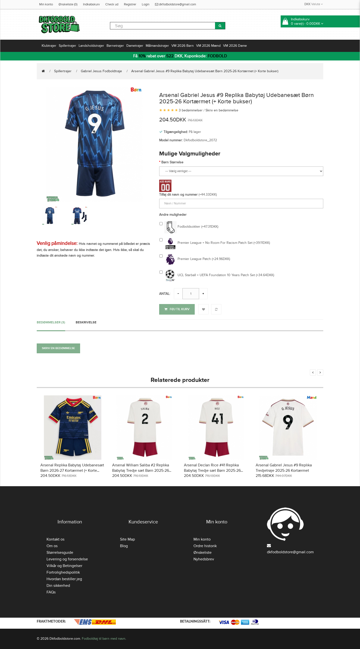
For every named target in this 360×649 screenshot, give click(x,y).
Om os (52, 545)
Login (145, 4)
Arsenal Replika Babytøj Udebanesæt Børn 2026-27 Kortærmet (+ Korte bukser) (72, 470)
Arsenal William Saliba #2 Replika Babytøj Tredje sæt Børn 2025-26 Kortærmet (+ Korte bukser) (140, 470)
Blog (124, 545)
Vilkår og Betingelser (64, 565)
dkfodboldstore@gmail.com (177, 4)
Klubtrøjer (49, 46)
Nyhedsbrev (203, 559)
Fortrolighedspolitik (63, 572)
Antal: (164, 294)
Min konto (46, 4)
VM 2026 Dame (235, 46)
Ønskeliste (202, 552)
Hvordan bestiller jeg (64, 579)
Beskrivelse (86, 322)
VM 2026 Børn (182, 46)
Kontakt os (55, 539)
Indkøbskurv (91, 4)
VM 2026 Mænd (208, 46)
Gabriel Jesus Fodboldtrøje (101, 71)
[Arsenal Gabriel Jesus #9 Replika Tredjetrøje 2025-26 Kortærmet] (288, 427)
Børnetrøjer (115, 46)
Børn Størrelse (172, 162)
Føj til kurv (180, 309)
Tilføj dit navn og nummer (178, 194)
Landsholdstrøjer (91, 46)
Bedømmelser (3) (51, 322)
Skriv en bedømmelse (221, 110)
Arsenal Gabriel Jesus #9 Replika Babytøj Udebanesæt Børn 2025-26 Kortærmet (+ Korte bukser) (204, 71)
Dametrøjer (134, 46)
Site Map (127, 539)
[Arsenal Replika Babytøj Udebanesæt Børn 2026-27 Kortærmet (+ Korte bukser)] (72, 427)
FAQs (51, 592)
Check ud (111, 4)
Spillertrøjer (67, 46)
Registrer (130, 4)
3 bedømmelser (191, 110)
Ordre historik (205, 545)
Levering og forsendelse (67, 559)
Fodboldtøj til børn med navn (103, 639)
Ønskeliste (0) (68, 4)
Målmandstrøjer (157, 46)
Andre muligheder (173, 214)
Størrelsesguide (60, 552)
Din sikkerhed (58, 585)
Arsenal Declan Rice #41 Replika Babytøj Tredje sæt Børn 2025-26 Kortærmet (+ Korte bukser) (212, 470)
